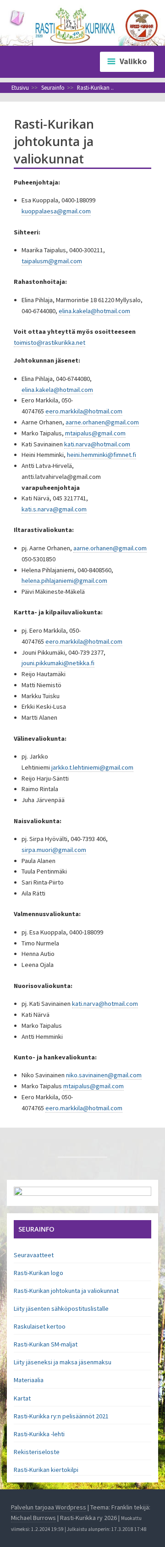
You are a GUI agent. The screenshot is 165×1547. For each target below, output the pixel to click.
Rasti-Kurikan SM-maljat (45, 1344)
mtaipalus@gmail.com (95, 433)
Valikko (133, 61)
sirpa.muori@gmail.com (54, 850)
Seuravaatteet (34, 1255)
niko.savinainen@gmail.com (104, 1075)
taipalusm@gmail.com (52, 261)
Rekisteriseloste (37, 1452)
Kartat (22, 1398)
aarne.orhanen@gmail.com (102, 422)
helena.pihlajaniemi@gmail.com (64, 580)
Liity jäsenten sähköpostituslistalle (61, 1308)
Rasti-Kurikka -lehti (39, 1434)
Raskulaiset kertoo (40, 1326)
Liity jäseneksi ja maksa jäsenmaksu (62, 1362)
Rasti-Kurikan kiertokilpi (46, 1470)
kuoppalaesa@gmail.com (56, 211)
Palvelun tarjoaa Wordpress (48, 1507)
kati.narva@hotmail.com (97, 444)
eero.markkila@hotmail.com (83, 411)
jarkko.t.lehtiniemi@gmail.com (92, 767)
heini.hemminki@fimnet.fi (101, 455)
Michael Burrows (33, 1518)
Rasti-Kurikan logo (38, 1273)
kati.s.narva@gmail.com (54, 509)
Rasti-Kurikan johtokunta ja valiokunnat (66, 1290)
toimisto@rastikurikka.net (49, 342)
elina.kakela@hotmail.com (94, 311)
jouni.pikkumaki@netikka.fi (58, 663)
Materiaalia (29, 1380)
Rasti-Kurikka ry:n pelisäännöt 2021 (61, 1416)
